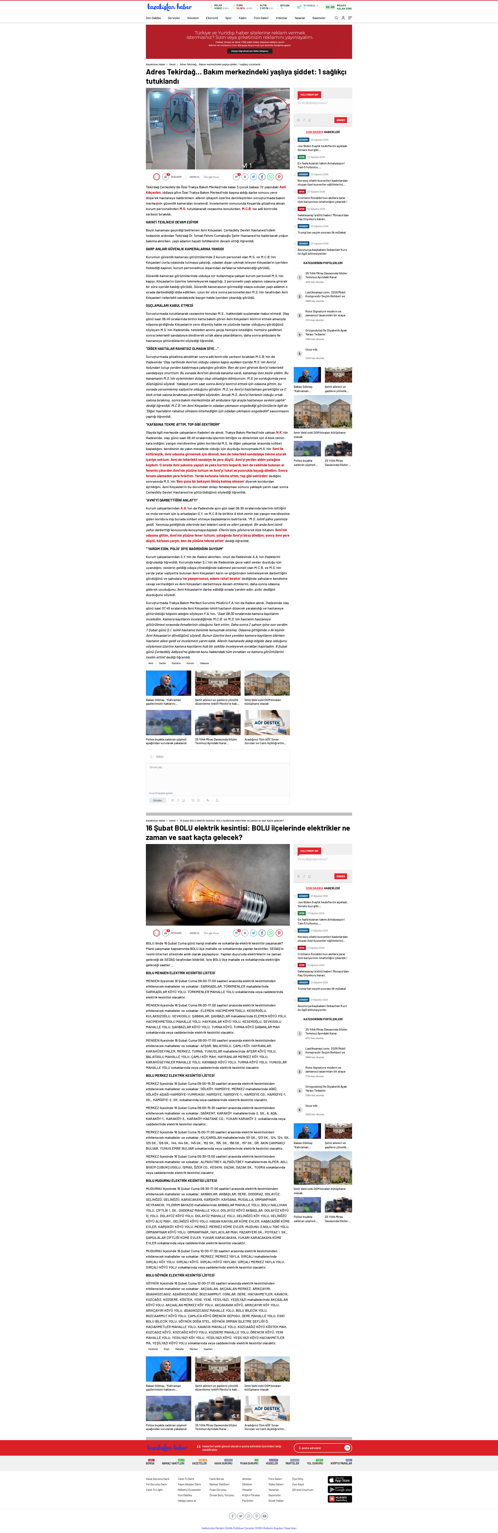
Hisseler (272, 1462)
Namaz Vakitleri (173, 1462)
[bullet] (198, 800)
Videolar (281, 18)
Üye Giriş (297, 1479)
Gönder (157, 800)
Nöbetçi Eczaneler (189, 1489)
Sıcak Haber (276, 1500)
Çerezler (249, 1528)
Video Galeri (275, 1484)
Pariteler (292, 1462)
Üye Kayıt (298, 1484)
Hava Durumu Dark (157, 1479)
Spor (228, 18)
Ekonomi (212, 18)
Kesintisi (153, 1349)
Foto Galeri (261, 18)
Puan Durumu (249, 1462)
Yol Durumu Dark (156, 1484)
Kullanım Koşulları (273, 1528)
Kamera (176, 663)
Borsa (150, 1462)
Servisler (174, 18)
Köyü (166, 1349)
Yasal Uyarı (291, 1528)
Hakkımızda (208, 1528)
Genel (172, 64)
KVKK (259, 1528)
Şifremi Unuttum (302, 1489)
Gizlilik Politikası (234, 1528)
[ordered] (193, 800)
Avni (150, 663)
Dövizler (247, 1484)
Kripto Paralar (341, 1462)
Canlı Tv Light (154, 1489)
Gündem (193, 18)
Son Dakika (153, 18)
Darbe (162, 663)
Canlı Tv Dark (186, 1479)
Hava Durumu (223, 1462)
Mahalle (179, 1349)
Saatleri (208, 1349)
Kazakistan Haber (155, 64)
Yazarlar (300, 18)
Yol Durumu (315, 1462)
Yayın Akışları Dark (189, 1484)
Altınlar (247, 1479)
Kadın (243, 18)
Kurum (190, 663)
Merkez (194, 1349)
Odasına (204, 663)
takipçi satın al (187, 1500)
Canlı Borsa (217, 1479)
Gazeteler (319, 18)
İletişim (220, 1528)
